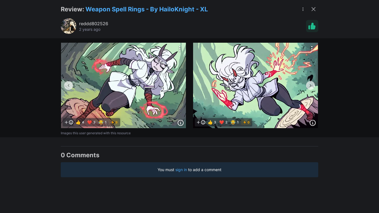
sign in (181, 169)
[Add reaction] (69, 122)
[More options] (180, 49)
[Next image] (310, 85)
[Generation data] (180, 123)
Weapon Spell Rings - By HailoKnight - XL (146, 9)
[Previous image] (68, 85)
